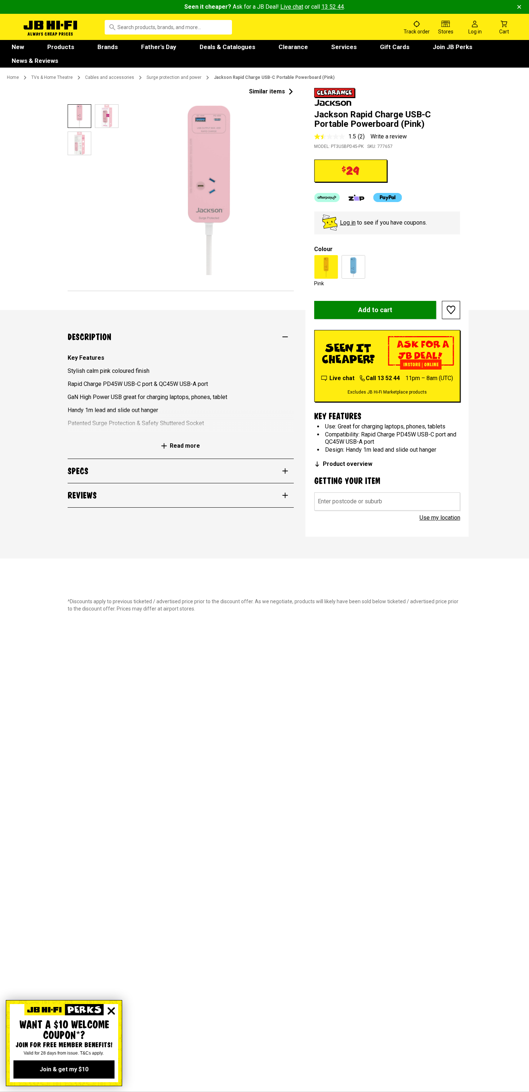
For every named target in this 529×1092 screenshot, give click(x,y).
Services (344, 47)
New (18, 47)
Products (60, 47)
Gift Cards (394, 47)
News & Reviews (35, 60)
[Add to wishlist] (451, 310)
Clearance (293, 47)
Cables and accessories (109, 77)
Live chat (291, 6)
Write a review (388, 136)
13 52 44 (332, 6)
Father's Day (158, 47)
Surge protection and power (174, 77)
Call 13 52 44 (383, 378)
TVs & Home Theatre (52, 77)
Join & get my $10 (64, 1069)
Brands (107, 47)
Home (13, 77)
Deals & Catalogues (227, 47)
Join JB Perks (452, 47)
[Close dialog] (111, 1011)
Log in (348, 222)
